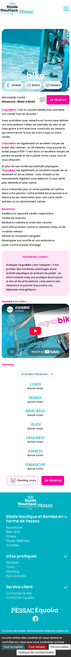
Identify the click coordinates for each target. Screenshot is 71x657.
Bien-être (13, 532)
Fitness (11, 536)
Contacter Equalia (20, 597)
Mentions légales (35, 630)
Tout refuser (36, 647)
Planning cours (26, 480)
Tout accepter (13, 647)
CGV (66, 630)
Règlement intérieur (54, 630)
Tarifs (10, 567)
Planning (12, 571)
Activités (12, 545)
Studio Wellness (18, 541)
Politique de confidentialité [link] (36, 652)
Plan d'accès (16, 576)
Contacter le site (19, 593)
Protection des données (14, 630)
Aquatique (14, 527)
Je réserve (58, 99)
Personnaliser (59, 647)
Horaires (12, 562)
